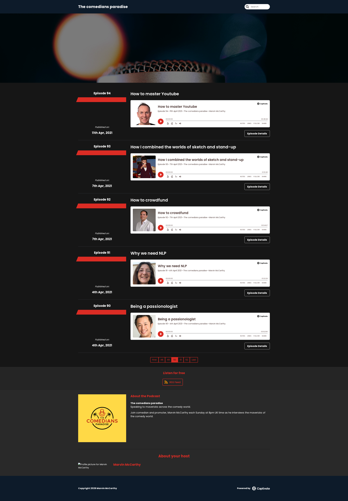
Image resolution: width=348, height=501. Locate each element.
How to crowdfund (149, 200)
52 (186, 359)
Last (194, 359)
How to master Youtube (154, 94)
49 (168, 359)
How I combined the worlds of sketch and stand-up (183, 147)
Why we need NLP (148, 253)
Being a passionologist (154, 306)
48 (161, 359)
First (154, 359)
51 (181, 359)
